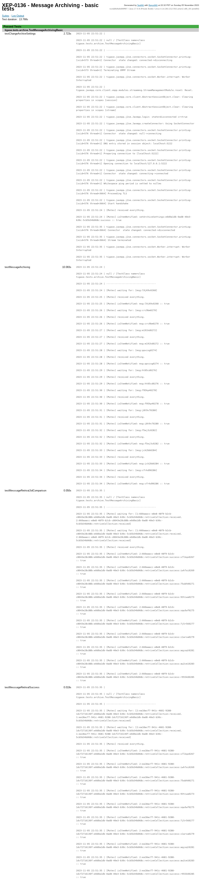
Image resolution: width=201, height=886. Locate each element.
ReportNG (153, 5)
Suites (5, 15)
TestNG (140, 5)
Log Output (18, 15)
